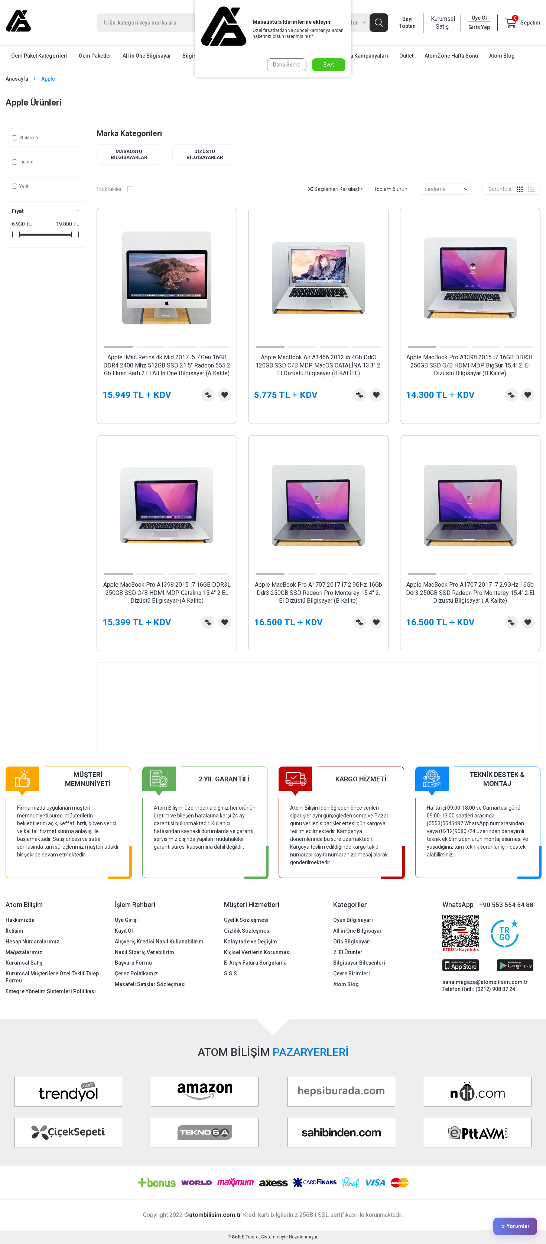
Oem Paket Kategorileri (39, 56)
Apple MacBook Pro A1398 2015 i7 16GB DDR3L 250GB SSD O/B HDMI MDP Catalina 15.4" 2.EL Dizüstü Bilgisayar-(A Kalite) (167, 592)
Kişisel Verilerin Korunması (257, 952)
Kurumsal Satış (442, 22)
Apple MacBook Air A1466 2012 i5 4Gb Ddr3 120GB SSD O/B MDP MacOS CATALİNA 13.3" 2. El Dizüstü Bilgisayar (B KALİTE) (318, 365)
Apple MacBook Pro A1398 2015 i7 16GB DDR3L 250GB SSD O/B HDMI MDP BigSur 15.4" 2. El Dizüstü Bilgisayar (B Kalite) (470, 365)
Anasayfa (17, 79)
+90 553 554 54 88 (506, 904)
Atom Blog (502, 56)
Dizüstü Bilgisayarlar (204, 154)
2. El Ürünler (348, 952)
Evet (329, 65)
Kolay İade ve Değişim (250, 942)
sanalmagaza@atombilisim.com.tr (485, 982)
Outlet (406, 56)
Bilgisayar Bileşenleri (359, 963)
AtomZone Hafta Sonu (451, 56)
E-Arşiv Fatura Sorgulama (255, 963)
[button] (118, 347)
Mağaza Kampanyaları (361, 56)
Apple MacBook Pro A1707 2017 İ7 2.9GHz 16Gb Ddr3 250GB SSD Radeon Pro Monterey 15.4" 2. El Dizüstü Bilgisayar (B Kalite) (318, 592)
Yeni (23, 186)
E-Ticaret (251, 1237)
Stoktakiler (30, 137)
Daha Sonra (286, 65)
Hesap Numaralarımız (32, 942)
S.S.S (230, 973)
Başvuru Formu (133, 963)
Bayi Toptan (407, 22)
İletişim (14, 931)
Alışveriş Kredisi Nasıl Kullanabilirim (159, 942)
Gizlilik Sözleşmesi (247, 931)
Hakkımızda (20, 920)
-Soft (235, 1237)
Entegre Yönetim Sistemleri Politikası (51, 991)
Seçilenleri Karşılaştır (338, 189)
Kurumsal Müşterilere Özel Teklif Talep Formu (52, 977)
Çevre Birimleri (351, 973)
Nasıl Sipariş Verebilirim (144, 952)
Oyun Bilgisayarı (353, 920)
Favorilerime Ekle (224, 394)
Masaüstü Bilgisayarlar (129, 154)
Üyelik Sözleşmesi (246, 920)
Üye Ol (479, 18)
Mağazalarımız (24, 952)
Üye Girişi (126, 920)
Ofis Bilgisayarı (352, 942)
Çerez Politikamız (136, 973)
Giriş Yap (479, 27)
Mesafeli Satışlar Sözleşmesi (150, 984)
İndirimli (27, 162)
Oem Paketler (95, 56)
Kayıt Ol (124, 931)
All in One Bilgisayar (147, 56)
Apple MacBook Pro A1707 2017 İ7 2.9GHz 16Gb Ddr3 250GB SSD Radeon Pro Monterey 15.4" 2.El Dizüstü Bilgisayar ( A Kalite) (470, 592)
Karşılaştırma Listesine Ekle (207, 394)
